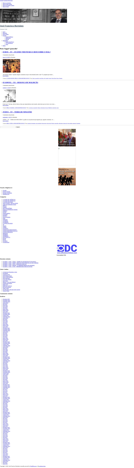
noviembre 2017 (6, 385)
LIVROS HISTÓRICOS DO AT (24, 78)
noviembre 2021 (6, 329)
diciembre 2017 (6, 384)
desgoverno (44, 123)
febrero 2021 (5, 339)
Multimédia (5, 40)
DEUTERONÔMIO (7, 208)
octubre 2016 (6, 399)
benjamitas (33, 123)
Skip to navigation (7, 3)
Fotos (7, 44)
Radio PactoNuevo (10, 42)
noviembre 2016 (6, 398)
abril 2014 (5, 437)
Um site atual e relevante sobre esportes (11, 289)
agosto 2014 (5, 432)
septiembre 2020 (6, 345)
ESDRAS (5, 210)
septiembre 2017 (6, 387)
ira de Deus (41, 78)
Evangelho (5, 214)
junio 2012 (5, 463)
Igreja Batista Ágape (7, 275)
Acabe (33, 78)
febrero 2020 (5, 354)
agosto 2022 (5, 318)
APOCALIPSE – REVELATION (10, 203)
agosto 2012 (5, 461)
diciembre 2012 (6, 456)
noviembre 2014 (6, 428)
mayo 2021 (5, 335)
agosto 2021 (5, 331)
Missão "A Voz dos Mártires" (9, 282)
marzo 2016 (5, 408)
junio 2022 (5, 320)
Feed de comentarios (7, 193)
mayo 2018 (5, 378)
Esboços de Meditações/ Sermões (10, 209)
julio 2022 (5, 319)
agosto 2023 (5, 303)
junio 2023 (5, 305)
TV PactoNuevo (9, 43)
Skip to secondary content (8, 5)
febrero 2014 (5, 440)
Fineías (52, 123)
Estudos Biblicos (9, 37)
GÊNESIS (5, 219)
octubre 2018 (6, 373)
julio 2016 (5, 403)
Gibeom (38, 107)
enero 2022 (5, 326)
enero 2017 (5, 396)
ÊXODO (5, 216)
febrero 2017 (5, 394)
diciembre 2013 (6, 442)
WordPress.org (6, 194)
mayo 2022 (5, 321)
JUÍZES (11, 123)
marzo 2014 (5, 438)
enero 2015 (5, 426)
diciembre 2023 (6, 299)
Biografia (5, 33)
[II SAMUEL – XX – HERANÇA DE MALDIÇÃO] (9, 101)
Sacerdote (78, 123)
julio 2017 (5, 389)
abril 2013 (5, 452)
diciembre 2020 (6, 341)
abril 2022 (5, 323)
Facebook (5, 0)
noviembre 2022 (6, 314)
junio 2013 (5, 450)
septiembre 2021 (6, 330)
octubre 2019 (6, 359)
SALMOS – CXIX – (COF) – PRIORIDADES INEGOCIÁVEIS (17, 266)
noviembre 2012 (6, 457)
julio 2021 (5, 333)
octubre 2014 (6, 429)
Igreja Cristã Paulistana (8, 277)
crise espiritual (38, 123)
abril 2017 (5, 392)
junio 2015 (5, 419)
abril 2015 (5, 422)
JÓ (3, 224)
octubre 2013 (6, 445)
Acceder (4, 190)
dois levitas (49, 123)
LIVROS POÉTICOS (8, 232)
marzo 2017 (5, 393)
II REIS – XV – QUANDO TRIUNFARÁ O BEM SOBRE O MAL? (27, 52)
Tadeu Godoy (6, 288)
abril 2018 (5, 379)
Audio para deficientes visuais (9, 204)
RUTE (4, 239)
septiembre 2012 (6, 460)
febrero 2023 (5, 310)
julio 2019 (5, 363)
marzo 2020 (5, 353)
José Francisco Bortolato (12, 26)
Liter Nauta (5, 280)
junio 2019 (5, 364)
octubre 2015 (6, 414)
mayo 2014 (5, 436)
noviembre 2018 (6, 372)
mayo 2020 (5, 350)
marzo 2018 (5, 380)
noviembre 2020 (6, 343)
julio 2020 (5, 348)
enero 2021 (5, 340)
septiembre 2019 (6, 360)
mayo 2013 (5, 451)
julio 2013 (5, 448)
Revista (7, 39)
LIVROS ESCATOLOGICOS (9, 229)
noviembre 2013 (6, 443)
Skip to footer (6, 6)
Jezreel (50, 78)
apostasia (29, 123)
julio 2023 (5, 304)
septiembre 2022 (6, 316)
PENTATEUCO (6, 237)
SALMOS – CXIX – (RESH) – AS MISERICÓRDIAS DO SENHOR (18, 265)
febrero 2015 (5, 424)
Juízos (57, 78)
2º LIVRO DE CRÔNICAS (9, 200)
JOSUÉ (4, 226)
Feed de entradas (6, 191)
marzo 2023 (5, 309)
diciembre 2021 (6, 328)
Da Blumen (5, 273)
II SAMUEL (12, 107)
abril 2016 (5, 407)
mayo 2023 (5, 306)
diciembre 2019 (6, 357)
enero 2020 (5, 355)
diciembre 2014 (6, 427)
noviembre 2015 (6, 413)
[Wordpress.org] (42, 466)
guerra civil (65, 123)
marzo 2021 (5, 338)
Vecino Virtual (6, 291)
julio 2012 (5, 462)
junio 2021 (5, 334)
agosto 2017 (5, 388)
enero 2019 (5, 369)
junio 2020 (5, 349)
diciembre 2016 (6, 397)
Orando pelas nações (7, 283)
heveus (46, 107)
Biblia (4, 45)
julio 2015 (5, 418)
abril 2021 (5, 336)
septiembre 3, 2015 (7, 117)
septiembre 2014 (6, 431)
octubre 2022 (6, 315)
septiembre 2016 (6, 401)
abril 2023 (5, 308)
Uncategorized (6, 242)
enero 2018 (5, 383)
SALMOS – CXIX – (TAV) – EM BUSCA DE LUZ (14, 264)
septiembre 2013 (6, 446)
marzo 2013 (5, 453)
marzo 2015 (5, 423)
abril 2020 (5, 352)
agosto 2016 (5, 402)
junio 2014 (5, 435)
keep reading (5, 75)
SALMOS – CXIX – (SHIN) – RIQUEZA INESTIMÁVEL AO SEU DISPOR (20, 263)
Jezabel (47, 78)
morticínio (54, 107)
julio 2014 (5, 433)
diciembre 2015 (6, 412)
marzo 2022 (5, 324)
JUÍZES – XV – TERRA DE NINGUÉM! (17, 112)
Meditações (8, 38)
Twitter (1, 0)
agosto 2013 (5, 447)
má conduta (70, 123)
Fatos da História (6, 217)
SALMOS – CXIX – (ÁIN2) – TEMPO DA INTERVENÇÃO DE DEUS (19, 261)
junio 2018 (5, 377)
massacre (74, 123)
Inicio (4, 31)
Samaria (60, 78)
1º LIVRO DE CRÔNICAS (9, 199)
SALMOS (5, 241)
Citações (5, 207)
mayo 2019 (5, 365)
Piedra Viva (5, 284)
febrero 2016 (5, 409)
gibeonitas (43, 107)
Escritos (4, 35)
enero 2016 (5, 411)
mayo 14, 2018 (6, 57)
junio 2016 (5, 404)
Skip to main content (7, 4)
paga (58, 107)
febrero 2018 (5, 382)
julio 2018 (5, 375)
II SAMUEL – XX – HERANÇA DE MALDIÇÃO (20, 82)
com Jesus (31, 107)
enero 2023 (5, 311)
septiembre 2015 (6, 416)
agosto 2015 (5, 417)
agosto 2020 (5, 347)
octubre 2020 (6, 344)
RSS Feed (10, 0)
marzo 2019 (5, 367)
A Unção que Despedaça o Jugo (10, 272)
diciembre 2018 (6, 370)
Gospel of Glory (6, 274)
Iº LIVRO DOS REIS (8, 223)
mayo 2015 (5, 421)
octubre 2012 (6, 458)
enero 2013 (5, 455)
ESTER (4, 212)
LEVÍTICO (5, 228)
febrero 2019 (5, 368)
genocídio (37, 78)
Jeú (44, 78)
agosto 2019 (5, 362)
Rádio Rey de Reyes (7, 285)
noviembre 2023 (6, 300)
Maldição (50, 107)
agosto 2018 (5, 374)
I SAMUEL (5, 221)
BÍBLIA (16, 78)
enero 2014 (5, 441)
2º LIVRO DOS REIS (10, 78)
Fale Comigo (6, 34)
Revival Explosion (7, 287)
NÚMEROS (5, 236)
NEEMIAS (5, 234)
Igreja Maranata (6, 278)
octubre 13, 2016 (6, 87)
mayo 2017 (5, 391)
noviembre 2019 (6, 358)
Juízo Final (54, 78)
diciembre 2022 (6, 313)
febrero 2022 (5, 325)
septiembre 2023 (6, 301)
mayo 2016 (5, 406)
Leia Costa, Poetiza (7, 279)
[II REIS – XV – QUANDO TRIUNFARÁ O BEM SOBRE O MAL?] (11, 72)
